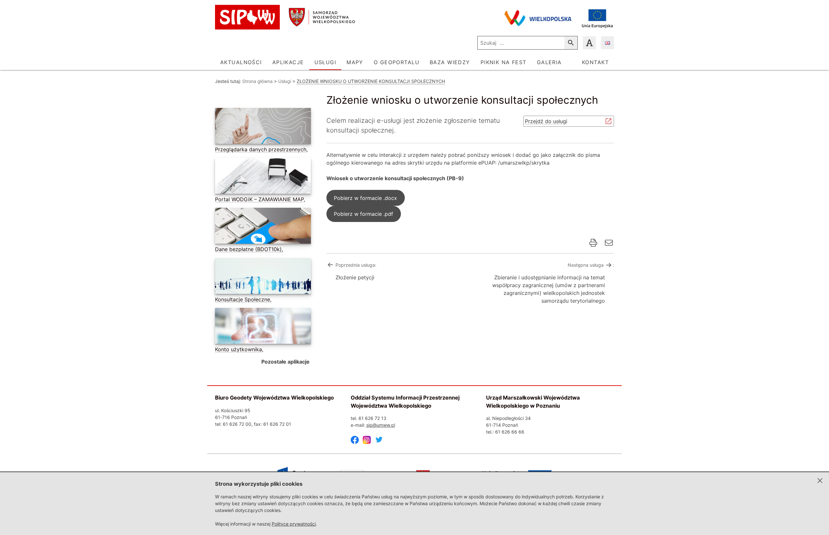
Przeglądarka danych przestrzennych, (261, 149)
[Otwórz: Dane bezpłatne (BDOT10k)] (262, 227)
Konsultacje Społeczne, (243, 299)
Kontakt (595, 62)
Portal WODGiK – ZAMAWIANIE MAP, (260, 199)
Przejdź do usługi (546, 122)
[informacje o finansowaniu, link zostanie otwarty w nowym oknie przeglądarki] (597, 18)
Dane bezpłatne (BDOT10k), (249, 249)
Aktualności (241, 62)
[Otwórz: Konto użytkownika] (262, 327)
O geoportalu (396, 62)
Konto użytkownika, (239, 349)
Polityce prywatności (294, 524)
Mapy (354, 62)
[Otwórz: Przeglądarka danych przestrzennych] (262, 127)
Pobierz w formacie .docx (365, 198)
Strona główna (257, 81)
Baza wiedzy (450, 62)
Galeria (549, 62)
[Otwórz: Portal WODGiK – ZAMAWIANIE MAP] (262, 177)
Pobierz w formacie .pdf (363, 214)
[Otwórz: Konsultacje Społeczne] (262, 277)
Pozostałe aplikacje (285, 361)
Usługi (325, 62)
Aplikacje (288, 62)
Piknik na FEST (504, 62)
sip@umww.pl (380, 425)
